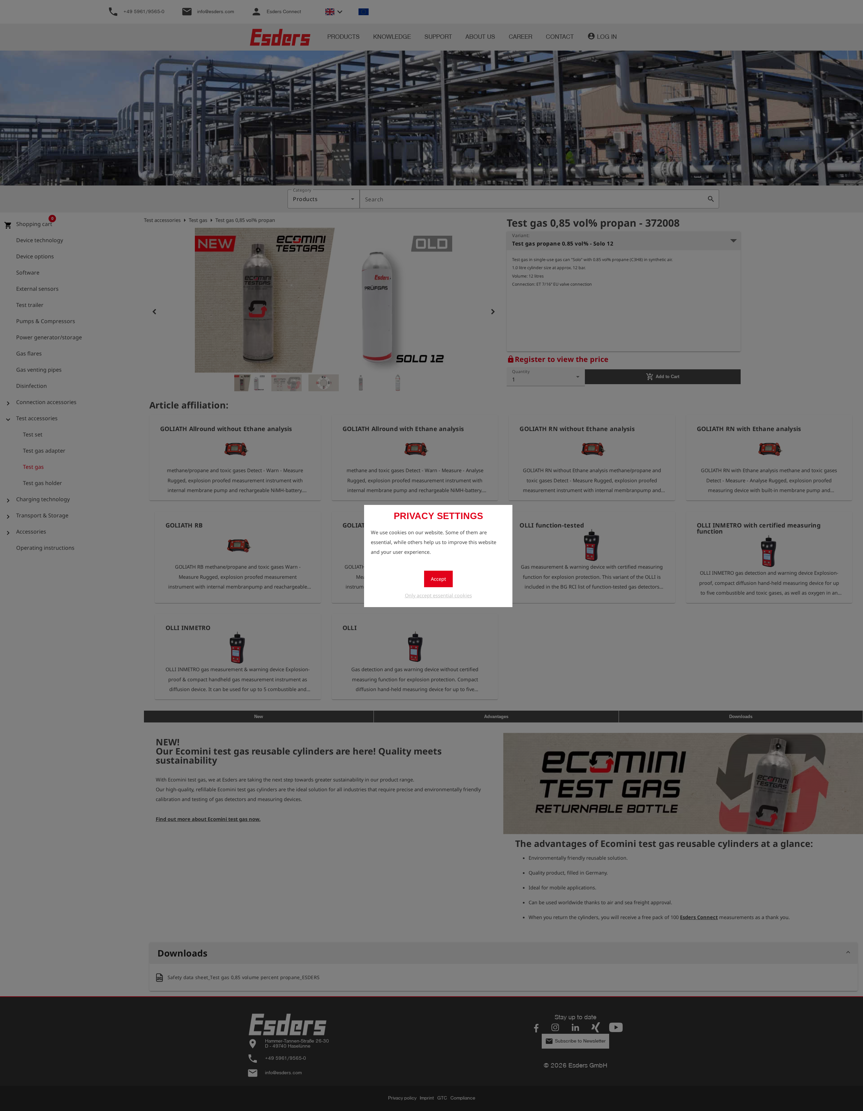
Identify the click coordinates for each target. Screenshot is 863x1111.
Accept (438, 578)
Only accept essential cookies (438, 595)
